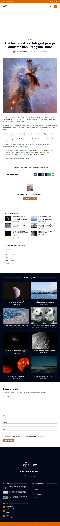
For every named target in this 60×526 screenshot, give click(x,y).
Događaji (8, 249)
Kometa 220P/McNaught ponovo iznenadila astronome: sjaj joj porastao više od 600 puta (20, 233)
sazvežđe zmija (44, 167)
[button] (50, 6)
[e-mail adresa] (4, 507)
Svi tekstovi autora (30, 198)
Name (5, 415)
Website (5, 429)
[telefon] (4, 511)
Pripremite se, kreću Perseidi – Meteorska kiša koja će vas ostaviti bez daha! (44, 375)
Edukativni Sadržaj (10, 254)
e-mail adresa (9, 506)
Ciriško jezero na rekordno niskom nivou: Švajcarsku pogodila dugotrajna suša (45, 218)
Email (5, 422)
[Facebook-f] (50, 1)
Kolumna (8, 252)
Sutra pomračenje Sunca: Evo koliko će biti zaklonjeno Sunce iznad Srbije (16, 375)
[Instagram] (54, 1)
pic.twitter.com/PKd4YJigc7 (36, 154)
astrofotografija (18, 167)
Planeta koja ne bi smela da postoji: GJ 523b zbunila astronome (19, 225)
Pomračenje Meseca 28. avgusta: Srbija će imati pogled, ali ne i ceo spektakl (19, 218)
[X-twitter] (52, 1)
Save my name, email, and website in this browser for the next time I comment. (25, 436)
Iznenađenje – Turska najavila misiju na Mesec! (46, 232)
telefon (8, 511)
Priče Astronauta (10, 260)
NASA (10, 119)
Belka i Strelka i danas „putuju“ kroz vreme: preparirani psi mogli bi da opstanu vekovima (46, 225)
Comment (6, 396)
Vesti (30, 39)
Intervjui (8, 263)
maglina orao (36, 167)
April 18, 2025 (29, 158)
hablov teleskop (28, 167)
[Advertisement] (30, 21)
